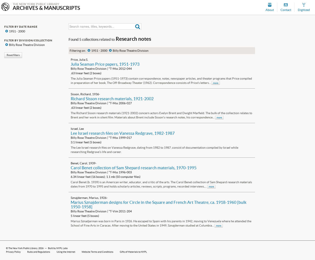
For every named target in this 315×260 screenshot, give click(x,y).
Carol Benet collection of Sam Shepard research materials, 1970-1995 (133, 167)
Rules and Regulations (38, 252)
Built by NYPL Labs (58, 248)
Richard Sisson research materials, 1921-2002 (112, 98)
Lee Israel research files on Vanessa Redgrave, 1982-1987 (123, 133)
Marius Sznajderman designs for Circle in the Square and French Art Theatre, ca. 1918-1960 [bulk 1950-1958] (158, 204)
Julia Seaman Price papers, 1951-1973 (105, 64)
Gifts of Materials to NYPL (133, 252)
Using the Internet (66, 252)
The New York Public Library (23, 248)
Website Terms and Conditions (97, 252)
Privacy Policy (13, 252)
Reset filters (13, 55)
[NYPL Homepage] (5, 7)
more (215, 83)
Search (137, 26)
